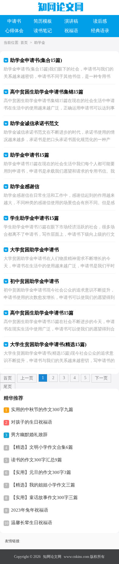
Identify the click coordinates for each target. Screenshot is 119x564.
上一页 (26, 378)
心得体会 (14, 30)
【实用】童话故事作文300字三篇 (44, 497)
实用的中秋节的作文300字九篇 (42, 409)
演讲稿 (71, 21)
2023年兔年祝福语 (29, 510)
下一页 (101, 378)
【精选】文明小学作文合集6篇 (42, 447)
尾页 (7, 386)
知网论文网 (52, 556)
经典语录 (100, 30)
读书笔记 (43, 30)
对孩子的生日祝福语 (31, 422)
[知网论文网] (59, 7)
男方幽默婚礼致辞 (29, 434)
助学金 (39, 42)
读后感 (100, 21)
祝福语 (71, 30)
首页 (24, 42)
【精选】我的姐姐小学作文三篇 (43, 484)
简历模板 (43, 21)
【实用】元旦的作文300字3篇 (41, 472)
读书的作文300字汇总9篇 (36, 459)
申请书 (14, 21)
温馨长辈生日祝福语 (31, 522)
